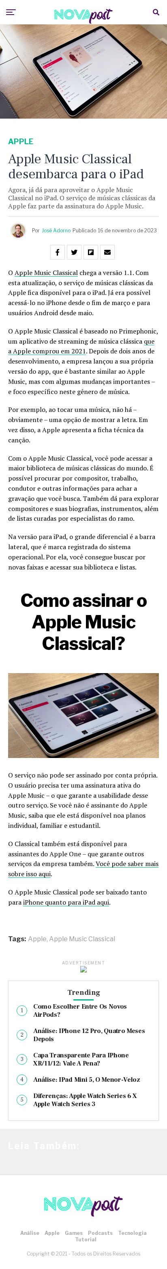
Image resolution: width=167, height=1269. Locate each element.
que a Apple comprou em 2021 (81, 346)
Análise (29, 1233)
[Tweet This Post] (74, 252)
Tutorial (85, 1240)
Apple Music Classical (46, 272)
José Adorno (56, 230)
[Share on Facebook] (57, 252)
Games (74, 1233)
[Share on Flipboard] (91, 252)
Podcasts (100, 1233)
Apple (37, 939)
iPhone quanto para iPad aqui (66, 902)
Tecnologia (132, 1233)
